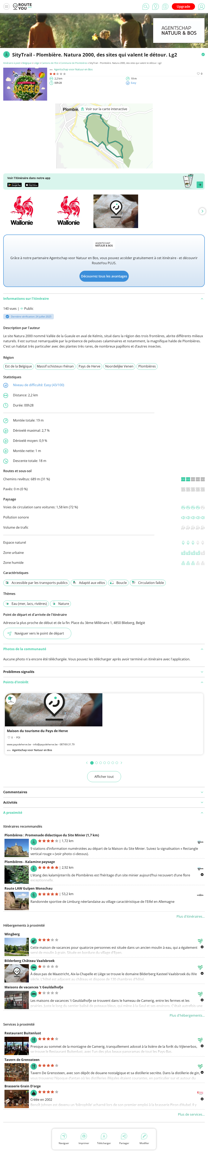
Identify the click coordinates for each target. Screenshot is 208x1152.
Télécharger (104, 1143)
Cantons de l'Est (49, 62)
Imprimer (84, 1143)
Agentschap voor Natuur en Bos (73, 69)
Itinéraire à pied (11, 62)
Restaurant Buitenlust (22, 1033)
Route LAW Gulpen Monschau (28, 888)
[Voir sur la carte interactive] (104, 165)
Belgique (26, 62)
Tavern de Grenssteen (22, 1059)
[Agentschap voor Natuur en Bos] (178, 37)
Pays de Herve (89, 366)
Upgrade (183, 6)
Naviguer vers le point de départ (39, 633)
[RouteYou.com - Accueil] (22, 6)
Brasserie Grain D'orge (22, 1086)
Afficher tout (104, 776)
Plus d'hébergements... (187, 1015)
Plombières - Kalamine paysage (29, 862)
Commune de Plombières (73, 62)
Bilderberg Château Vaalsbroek (29, 961)
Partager (124, 1143)
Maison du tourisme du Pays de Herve (37, 731)
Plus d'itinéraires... (191, 916)
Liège (36, 62)
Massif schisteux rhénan (55, 366)
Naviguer (64, 1143)
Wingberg (12, 934)
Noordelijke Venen (119, 366)
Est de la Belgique (18, 366)
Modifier (144, 1143)
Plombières (147, 366)
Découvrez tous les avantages (104, 276)
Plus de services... (191, 1114)
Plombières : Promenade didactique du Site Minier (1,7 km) (51, 835)
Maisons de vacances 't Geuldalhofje (33, 987)
